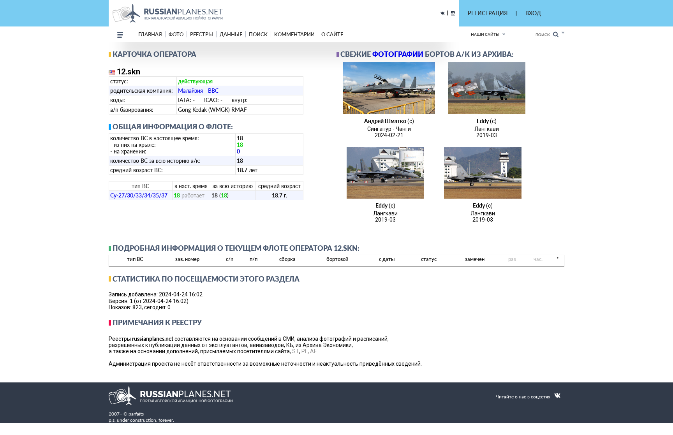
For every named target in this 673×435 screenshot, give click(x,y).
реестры (201, 34)
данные (231, 34)
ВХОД (533, 13)
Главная (150, 34)
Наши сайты (485, 34)
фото (176, 34)
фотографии (397, 54)
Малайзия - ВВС (198, 90)
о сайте (332, 34)
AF (313, 351)
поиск (258, 34)
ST (295, 351)
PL (304, 351)
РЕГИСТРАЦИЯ (487, 13)
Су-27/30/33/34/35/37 (138, 195)
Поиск (544, 34)
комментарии (294, 34)
